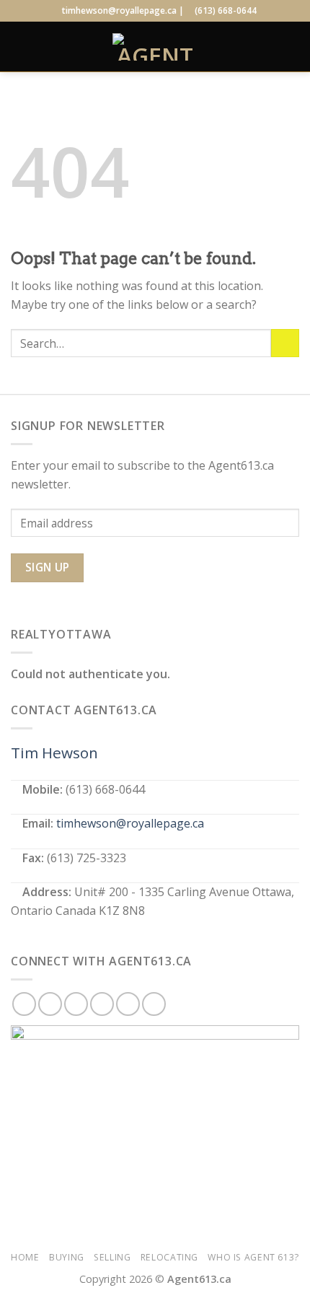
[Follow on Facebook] (24, 1004)
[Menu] (19, 46)
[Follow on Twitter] (76, 1004)
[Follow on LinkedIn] (128, 1004)
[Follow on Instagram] (50, 1004)
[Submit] (285, 343)
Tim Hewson (54, 752)
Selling (112, 1257)
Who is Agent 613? (253, 1257)
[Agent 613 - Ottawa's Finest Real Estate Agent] (155, 47)
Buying (66, 1257)
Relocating (169, 1257)
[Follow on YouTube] (154, 1004)
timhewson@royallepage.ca (130, 823)
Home (25, 1257)
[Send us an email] (102, 1004)
